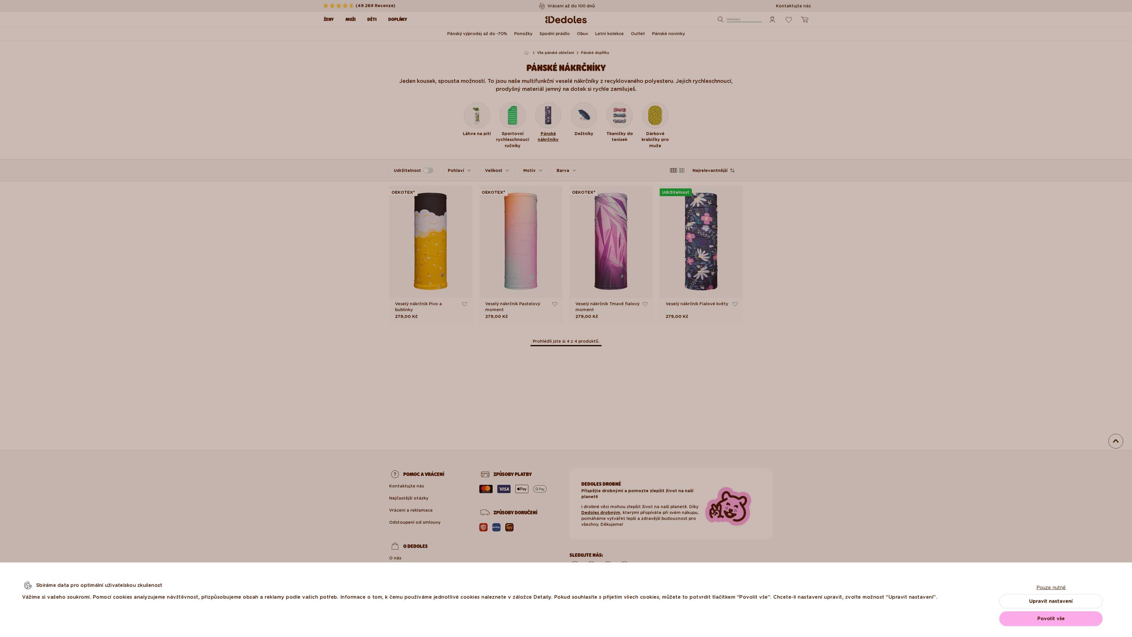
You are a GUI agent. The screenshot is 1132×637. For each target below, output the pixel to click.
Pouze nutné (1051, 587)
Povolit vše (1051, 618)
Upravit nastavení (1051, 601)
